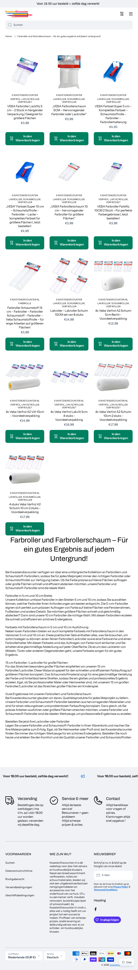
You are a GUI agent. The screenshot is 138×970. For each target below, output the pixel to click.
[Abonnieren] (128, 875)
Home (8, 36)
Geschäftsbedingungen (19, 895)
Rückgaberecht (14, 879)
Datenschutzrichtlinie (18, 870)
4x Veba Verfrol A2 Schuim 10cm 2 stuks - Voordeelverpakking (113, 415)
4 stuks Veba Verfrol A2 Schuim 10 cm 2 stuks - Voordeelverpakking (25, 508)
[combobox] (69, 25)
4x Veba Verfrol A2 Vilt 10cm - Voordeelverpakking (25, 414)
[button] (122, 14)
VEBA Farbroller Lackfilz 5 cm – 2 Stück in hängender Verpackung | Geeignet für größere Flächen (25, 112)
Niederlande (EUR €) (22, 957)
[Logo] (18, 14)
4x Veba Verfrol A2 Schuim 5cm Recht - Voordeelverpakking (113, 314)
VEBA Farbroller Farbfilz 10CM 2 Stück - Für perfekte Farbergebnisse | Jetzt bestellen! (113, 212)
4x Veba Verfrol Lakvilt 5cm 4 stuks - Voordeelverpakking (69, 415)
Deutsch (53, 957)
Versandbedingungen (18, 887)
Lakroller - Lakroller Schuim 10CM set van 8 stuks (69, 312)
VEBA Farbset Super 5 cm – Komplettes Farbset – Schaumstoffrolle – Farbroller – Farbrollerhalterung (113, 114)
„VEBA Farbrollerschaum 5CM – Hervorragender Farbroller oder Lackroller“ (69, 110)
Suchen (10, 862)
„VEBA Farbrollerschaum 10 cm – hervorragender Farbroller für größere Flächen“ (69, 212)
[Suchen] (8, 25)
